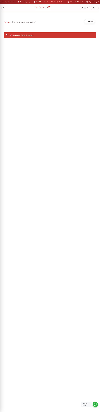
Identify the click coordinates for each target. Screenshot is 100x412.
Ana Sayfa (7, 22)
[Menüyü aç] (3, 8)
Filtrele (90, 21)
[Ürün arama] (82, 8)
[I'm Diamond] (43, 8)
